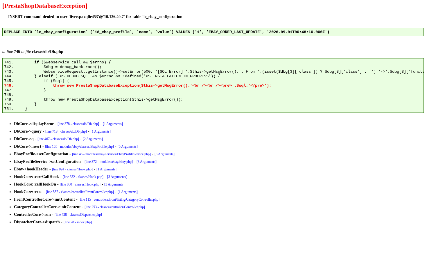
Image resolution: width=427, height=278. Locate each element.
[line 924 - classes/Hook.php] (72, 169)
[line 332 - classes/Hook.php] (83, 177)
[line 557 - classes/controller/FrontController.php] (80, 192)
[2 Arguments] (93, 139)
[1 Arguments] (113, 124)
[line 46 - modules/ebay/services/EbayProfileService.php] (111, 154)
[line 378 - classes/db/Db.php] (78, 124)
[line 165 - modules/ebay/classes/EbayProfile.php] (79, 147)
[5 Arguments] (128, 147)
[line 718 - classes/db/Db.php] (66, 131)
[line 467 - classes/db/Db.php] (58, 139)
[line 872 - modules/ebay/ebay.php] (109, 162)
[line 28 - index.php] (78, 222)
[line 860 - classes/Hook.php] (80, 184)
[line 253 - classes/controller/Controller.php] (115, 207)
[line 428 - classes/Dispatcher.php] (78, 215)
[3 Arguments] (165, 154)
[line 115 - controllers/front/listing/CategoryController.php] (119, 199)
